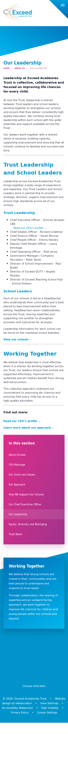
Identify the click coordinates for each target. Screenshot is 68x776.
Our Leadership (38, 68)
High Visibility (49, 708)
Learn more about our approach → (28, 427)
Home (6, 68)
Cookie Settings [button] (47, 712)
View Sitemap (49, 703)
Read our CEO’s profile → (30, 228)
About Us (20, 68)
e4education (24, 703)
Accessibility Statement (17, 708)
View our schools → (17, 339)
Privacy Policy (20, 712)
